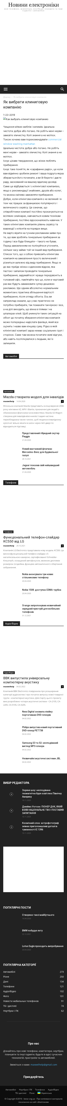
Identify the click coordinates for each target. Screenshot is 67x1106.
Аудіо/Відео (9, 672)
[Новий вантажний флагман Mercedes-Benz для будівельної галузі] (11, 453)
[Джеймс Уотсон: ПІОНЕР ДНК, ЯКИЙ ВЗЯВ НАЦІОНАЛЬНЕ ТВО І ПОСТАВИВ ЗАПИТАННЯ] (11, 810)
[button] (5, 89)
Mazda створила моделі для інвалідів (33, 397)
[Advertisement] (33, 49)
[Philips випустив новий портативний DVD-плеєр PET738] (11, 731)
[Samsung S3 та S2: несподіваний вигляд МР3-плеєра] (11, 747)
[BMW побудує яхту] (11, 934)
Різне (31, 1093)
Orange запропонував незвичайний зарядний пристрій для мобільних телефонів (41, 608)
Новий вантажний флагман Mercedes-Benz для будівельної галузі (40, 452)
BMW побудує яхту (32, 930)
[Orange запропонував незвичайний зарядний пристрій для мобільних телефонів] (11, 609)
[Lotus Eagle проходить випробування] (11, 950)
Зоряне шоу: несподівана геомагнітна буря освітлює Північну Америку (42, 793)
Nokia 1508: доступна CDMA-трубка (41, 590)
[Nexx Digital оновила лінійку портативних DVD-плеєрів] (11, 715)
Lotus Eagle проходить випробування (42, 946)
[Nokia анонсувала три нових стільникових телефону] (11, 578)
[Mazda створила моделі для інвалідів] (33, 378)
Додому (6, 97)
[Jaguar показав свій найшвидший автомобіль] (11, 469)
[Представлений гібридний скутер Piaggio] (11, 437)
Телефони (8, 532)
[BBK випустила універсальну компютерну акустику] (33, 652)
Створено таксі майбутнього (38, 915)
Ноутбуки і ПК (25, 1089)
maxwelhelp (8, 401)
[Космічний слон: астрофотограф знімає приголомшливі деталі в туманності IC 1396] (11, 827)
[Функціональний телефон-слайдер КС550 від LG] (33, 511)
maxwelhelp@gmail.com (44, 1064)
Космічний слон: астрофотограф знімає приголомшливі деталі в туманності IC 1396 (40, 826)
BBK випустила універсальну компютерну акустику (26, 680)
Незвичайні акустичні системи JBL (41, 758)
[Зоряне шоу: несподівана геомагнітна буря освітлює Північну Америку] (11, 794)
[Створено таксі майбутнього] (11, 919)
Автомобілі (8, 391)
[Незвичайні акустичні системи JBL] (11, 762)
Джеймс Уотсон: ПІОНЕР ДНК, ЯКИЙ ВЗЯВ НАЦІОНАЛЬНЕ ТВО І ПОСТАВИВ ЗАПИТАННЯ (43, 809)
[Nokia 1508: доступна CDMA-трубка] (11, 594)
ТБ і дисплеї (20, 1093)
